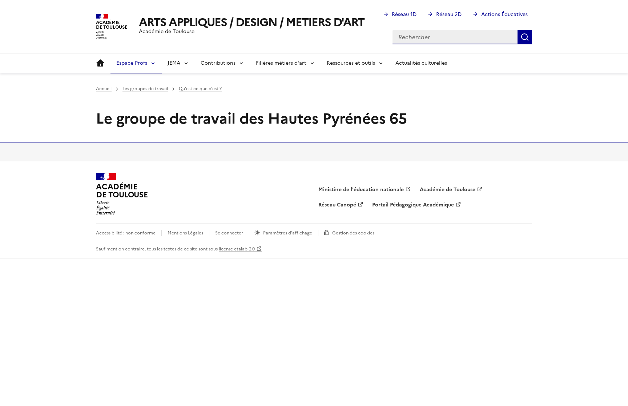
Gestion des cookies (353, 233)
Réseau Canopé (337, 205)
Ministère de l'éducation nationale (361, 189)
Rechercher (525, 37)
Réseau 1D (404, 14)
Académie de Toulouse (447, 189)
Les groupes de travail (145, 88)
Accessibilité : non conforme (126, 233)
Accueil (100, 63)
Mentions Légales (185, 233)
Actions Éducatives (504, 14)
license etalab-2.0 (237, 249)
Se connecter (229, 233)
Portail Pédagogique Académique (413, 205)
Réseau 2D (449, 14)
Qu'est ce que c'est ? (200, 88)
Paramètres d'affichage (287, 233)
